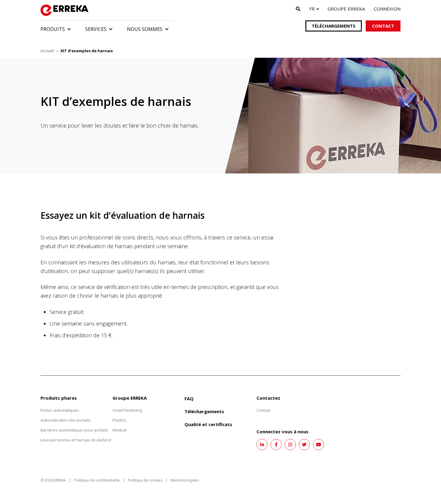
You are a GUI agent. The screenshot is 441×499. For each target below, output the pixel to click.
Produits (52, 29)
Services (95, 29)
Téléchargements (334, 26)
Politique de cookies (145, 480)
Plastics (119, 420)
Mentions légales (184, 480)
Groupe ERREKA (346, 9)
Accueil (47, 50)
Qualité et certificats (208, 424)
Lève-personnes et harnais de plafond (75, 440)
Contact (383, 26)
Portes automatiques (59, 410)
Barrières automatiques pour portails (74, 430)
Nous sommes (145, 29)
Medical (119, 430)
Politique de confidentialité (97, 480)
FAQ (189, 398)
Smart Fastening (127, 410)
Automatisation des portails (65, 420)
